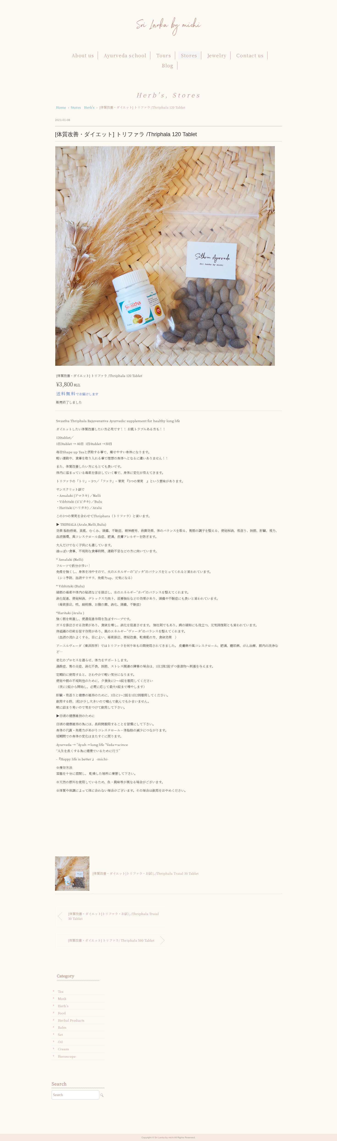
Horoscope (67, 1056)
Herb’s (63, 1006)
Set (60, 1034)
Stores (189, 55)
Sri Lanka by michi (164, 1137)
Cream (63, 1049)
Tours (163, 55)
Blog (167, 65)
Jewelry (217, 55)
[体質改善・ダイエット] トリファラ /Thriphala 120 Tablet (142, 107)
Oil (60, 1041)
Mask (62, 998)
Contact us (250, 55)
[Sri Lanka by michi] (168, 19)
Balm (62, 1027)
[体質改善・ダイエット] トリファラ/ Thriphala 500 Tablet (111, 940)
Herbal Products (71, 1020)
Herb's (150, 95)
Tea (61, 991)
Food (62, 1013)
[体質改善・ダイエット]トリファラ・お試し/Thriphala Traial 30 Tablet (145, 873)
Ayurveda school (125, 55)
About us (83, 55)
